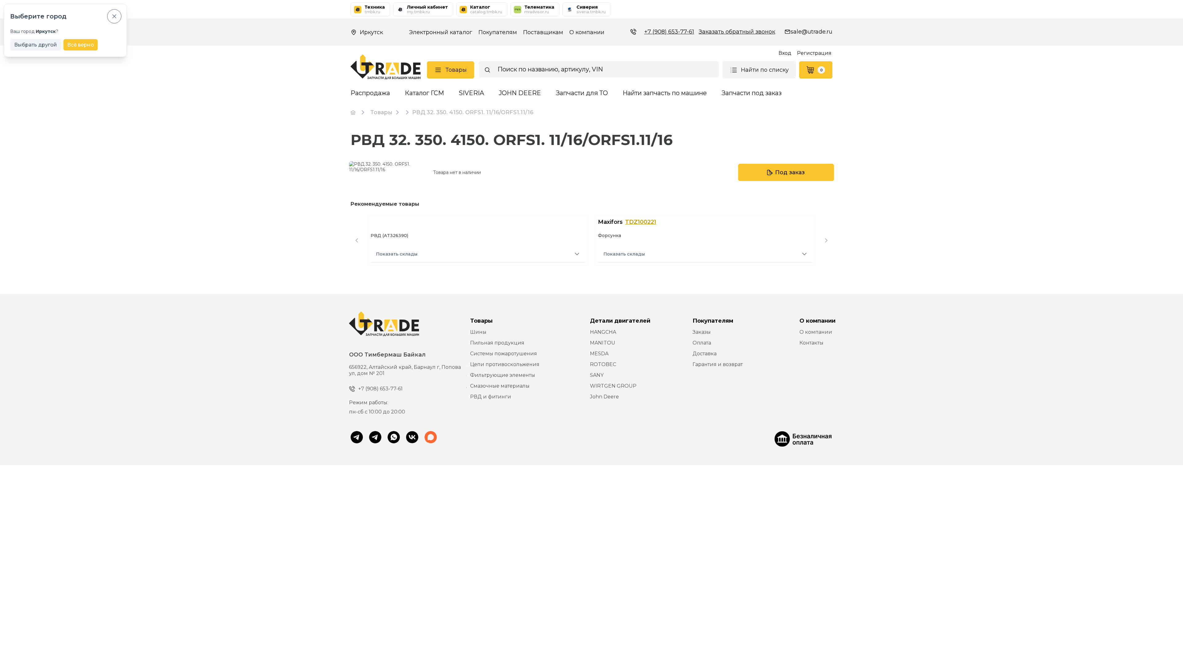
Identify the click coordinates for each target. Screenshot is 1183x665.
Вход (785, 53)
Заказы (702, 332)
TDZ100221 (640, 222)
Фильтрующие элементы (502, 375)
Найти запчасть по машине (665, 93)
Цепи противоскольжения (504, 364)
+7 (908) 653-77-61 (669, 31)
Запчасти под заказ (752, 93)
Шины (478, 332)
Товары (456, 69)
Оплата (702, 343)
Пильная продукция (497, 343)
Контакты (811, 343)
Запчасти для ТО (582, 93)
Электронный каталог (440, 32)
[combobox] (599, 69)
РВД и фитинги (490, 397)
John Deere (604, 397)
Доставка (705, 354)
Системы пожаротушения (503, 354)
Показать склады (396, 254)
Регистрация (814, 53)
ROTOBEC (603, 364)
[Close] (114, 16)
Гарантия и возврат (718, 364)
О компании (586, 32)
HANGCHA (603, 332)
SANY (597, 375)
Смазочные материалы (500, 386)
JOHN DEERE (520, 93)
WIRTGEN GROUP (613, 386)
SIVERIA (471, 93)
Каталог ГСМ (424, 93)
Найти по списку (765, 69)
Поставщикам (543, 32)
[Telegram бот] (375, 438)
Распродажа (370, 93)
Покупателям (497, 32)
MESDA (599, 354)
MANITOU (602, 343)
